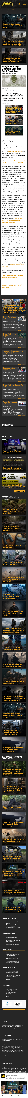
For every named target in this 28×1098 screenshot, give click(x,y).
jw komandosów (12, 285)
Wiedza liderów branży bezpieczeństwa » (14, 1096)
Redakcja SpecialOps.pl (6, 73)
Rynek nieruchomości (10, 926)
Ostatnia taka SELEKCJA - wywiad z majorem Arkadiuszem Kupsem (12, 220)
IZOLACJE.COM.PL (8, 949)
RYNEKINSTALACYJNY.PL (9, 967)
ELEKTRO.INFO (6, 986)
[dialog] (14, 1085)
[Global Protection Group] (14, 1004)
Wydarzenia (16, 9)
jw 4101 (20, 285)
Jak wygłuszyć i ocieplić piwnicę (13, 924)
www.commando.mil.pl (15, 151)
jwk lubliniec (4, 285)
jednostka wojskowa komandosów (12, 284)
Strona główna (4, 9)
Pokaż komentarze (8, 428)
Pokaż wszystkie (19, 491)
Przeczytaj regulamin (6, 1055)
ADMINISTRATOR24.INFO (9, 918)
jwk (22, 284)
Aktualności (10, 9)
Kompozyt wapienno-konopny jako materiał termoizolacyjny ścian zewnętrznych (12, 954)
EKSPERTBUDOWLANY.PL (9, 934)
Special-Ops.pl (7, 3)
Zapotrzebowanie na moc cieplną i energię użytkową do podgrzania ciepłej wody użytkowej (13, 975)
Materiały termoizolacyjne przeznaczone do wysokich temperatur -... (12, 958)
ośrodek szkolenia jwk (7, 287)
